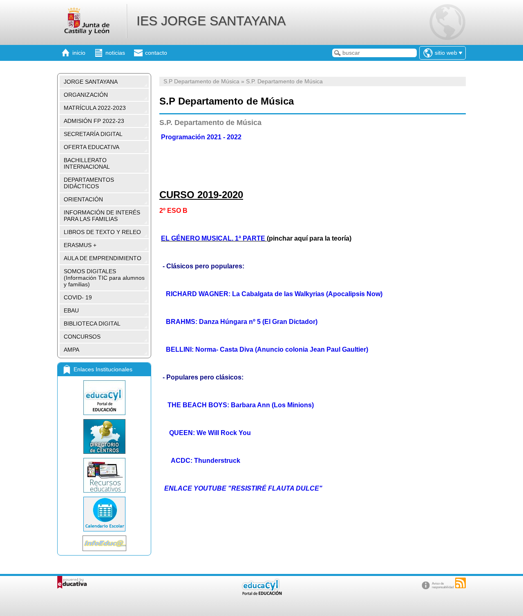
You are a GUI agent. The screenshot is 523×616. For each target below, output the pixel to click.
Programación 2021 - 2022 (201, 137)
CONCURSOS (82, 336)
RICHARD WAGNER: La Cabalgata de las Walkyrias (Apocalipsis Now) (274, 293)
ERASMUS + (80, 245)
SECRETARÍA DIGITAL (93, 134)
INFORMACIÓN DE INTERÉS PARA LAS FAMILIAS (102, 215)
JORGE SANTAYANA (91, 81)
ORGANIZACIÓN (86, 95)
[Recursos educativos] (104, 475)
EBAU (71, 310)
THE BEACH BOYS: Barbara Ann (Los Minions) (241, 405)
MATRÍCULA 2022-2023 (95, 108)
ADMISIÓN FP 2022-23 (94, 121)
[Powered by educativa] (72, 582)
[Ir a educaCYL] (261, 593)
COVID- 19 (78, 297)
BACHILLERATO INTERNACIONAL (87, 163)
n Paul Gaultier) (344, 349)
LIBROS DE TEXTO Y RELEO (102, 232)
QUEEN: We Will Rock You (210, 432)
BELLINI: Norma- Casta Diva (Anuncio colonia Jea (243, 349)
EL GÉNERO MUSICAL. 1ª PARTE (213, 238)
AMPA (71, 349)
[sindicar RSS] (460, 583)
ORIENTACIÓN (83, 199)
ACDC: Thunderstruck (205, 460)
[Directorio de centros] (104, 436)
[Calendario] (104, 514)
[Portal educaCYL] (104, 397)
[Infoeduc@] (104, 543)
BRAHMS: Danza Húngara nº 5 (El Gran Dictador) (241, 321)
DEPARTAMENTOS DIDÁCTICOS (89, 183)
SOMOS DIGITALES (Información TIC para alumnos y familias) (104, 278)
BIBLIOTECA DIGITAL (92, 323)
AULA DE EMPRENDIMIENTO (102, 258)
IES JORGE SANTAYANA (211, 20)
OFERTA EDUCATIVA (91, 147)
